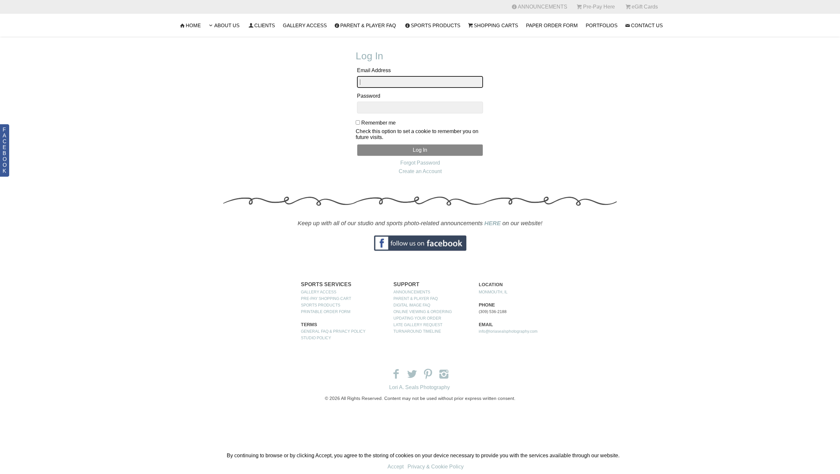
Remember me (378, 123)
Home (193, 25)
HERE (492, 223)
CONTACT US (647, 25)
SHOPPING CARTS (496, 25)
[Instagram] (444, 374)
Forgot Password (420, 163)
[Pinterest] (428, 374)
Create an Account (420, 171)
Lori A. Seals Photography (419, 387)
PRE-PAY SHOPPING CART (326, 298)
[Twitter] (412, 374)
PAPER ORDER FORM (552, 25)
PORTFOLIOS (602, 25)
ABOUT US (227, 25)
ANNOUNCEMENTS (411, 292)
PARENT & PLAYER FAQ (368, 25)
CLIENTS (264, 25)
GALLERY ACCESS (305, 25)
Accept (396, 466)
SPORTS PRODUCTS (435, 25)
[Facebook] (395, 374)
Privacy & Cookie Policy (436, 466)
